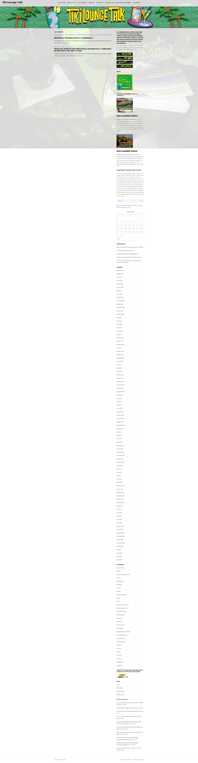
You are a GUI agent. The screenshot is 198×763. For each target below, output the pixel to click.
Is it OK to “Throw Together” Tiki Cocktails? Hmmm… (129, 257)
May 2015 (119, 348)
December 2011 (120, 452)
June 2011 (119, 472)
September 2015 (121, 344)
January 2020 (120, 297)
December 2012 (120, 415)
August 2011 (120, 465)
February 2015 (120, 351)
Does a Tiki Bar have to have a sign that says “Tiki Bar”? (130, 247)
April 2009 (119, 560)
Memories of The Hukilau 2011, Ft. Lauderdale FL (73, 38)
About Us (91, 2)
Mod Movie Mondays (122, 594)
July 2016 (119, 334)
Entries (119, 688)
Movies (118, 598)
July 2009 (119, 549)
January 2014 (120, 378)
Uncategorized (120, 662)
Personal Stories (59, 34)
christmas (119, 578)
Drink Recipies (120, 581)
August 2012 (120, 428)
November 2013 (120, 385)
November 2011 (120, 455)
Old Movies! (136, 2)
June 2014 (119, 364)
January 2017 (120, 331)
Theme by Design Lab (138, 759)
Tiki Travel (109, 34)
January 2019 (120, 311)
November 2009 (120, 536)
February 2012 (120, 445)
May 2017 (119, 327)
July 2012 (119, 432)
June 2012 (119, 435)
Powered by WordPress (126, 759)
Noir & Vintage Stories (122, 608)
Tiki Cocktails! (82, 2)
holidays (119, 591)
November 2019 (120, 301)
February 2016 (120, 338)
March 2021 (119, 280)
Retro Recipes (120, 628)
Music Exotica (71, 2)
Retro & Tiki (119, 621)
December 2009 (120, 533)
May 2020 (119, 290)
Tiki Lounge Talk (12, 2)
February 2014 (120, 375)
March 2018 (119, 324)
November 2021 (120, 270)
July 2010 (119, 509)
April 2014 (119, 368)
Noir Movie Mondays (121, 611)
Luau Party (99, 2)
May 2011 (119, 475)
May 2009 (119, 556)
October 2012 (120, 422)
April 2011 (119, 479)
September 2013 (121, 391)
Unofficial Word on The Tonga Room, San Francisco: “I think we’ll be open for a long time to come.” (82, 50)
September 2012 (121, 425)
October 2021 (120, 274)
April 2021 (119, 277)
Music (118, 601)
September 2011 (121, 462)
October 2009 (120, 539)
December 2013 (120, 381)
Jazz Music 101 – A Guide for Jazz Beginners (118, 2)
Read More (66, 43)
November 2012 (120, 418)
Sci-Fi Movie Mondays (122, 635)
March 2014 (119, 371)
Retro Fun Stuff (120, 625)
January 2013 (120, 412)
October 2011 (120, 459)
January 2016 (120, 341)
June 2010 (119, 512)
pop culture (119, 618)
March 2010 (119, 523)
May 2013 (119, 401)
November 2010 (120, 496)
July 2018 (119, 317)
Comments (120, 691)
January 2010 (120, 529)
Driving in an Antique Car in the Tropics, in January (129, 748)
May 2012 (119, 438)
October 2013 (120, 388)
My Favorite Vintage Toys (123, 605)
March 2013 (119, 408)
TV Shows (119, 658)
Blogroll (118, 571)
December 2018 (120, 314)
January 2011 (120, 489)
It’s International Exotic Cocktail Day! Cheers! (127, 254)
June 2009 (119, 553)
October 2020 (120, 287)
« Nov (118, 239)
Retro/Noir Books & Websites (124, 631)
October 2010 (120, 499)
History (56, 47)
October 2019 (120, 304)
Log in (118, 684)
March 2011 (119, 482)
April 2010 (119, 519)
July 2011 (119, 469)
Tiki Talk (103, 34)
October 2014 (120, 354)
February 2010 (120, 526)
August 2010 (120, 506)
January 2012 (120, 449)
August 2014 (120, 361)
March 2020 (119, 294)
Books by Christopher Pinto (123, 574)
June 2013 (119, 398)
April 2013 (119, 405)
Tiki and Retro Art (70, 34)
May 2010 (119, 516)
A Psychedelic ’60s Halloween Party (125, 250)
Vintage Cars (120, 665)
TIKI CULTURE (61, 2)
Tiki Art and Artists (82, 34)
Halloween (119, 584)
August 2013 (120, 395)
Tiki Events (91, 34)
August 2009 (120, 546)
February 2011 (120, 486)
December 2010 (120, 492)
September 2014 (121, 358)
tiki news (97, 34)
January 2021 (120, 284)
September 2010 (121, 502)
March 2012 (119, 442)
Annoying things (121, 568)
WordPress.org (120, 694)
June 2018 (119, 321)
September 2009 (121, 543)
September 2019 (121, 307)
